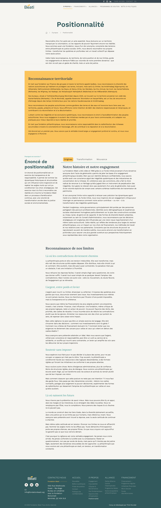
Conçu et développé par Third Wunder (122, 505)
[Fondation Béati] (29, 6)
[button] (67, 6)
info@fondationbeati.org (34, 492)
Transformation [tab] (84, 159)
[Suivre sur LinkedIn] (110, 1)
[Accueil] (46, 33)
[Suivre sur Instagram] (107, 1)
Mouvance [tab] (102, 159)
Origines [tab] (68, 159)
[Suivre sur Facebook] (104, 1)
